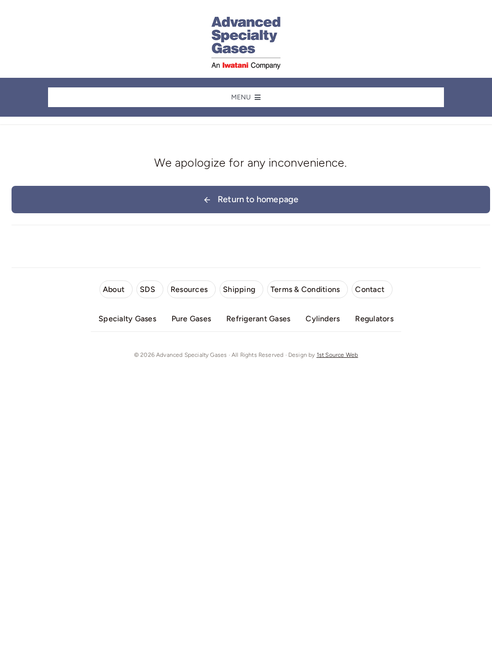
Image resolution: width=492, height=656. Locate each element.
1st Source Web (337, 355)
